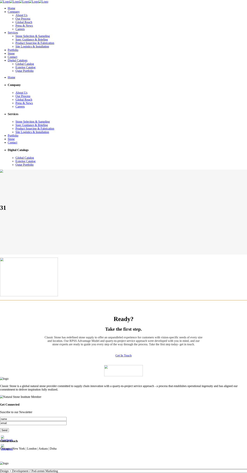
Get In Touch (123, 355)
